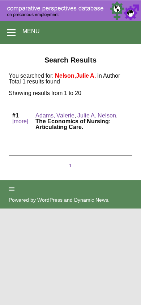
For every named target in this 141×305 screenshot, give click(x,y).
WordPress (50, 200)
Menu (31, 31)
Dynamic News (91, 200)
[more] (20, 121)
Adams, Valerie (54, 115)
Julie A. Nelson (96, 115)
